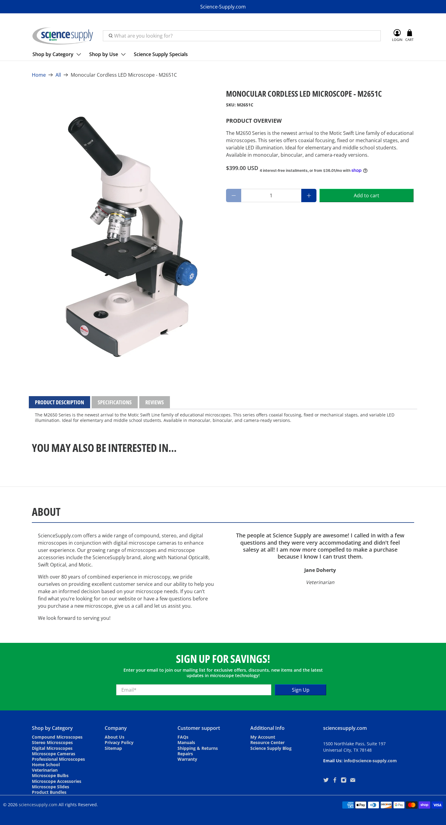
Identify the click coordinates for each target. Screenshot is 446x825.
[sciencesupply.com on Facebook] (335, 781)
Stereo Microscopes (52, 742)
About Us (114, 737)
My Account (262, 737)
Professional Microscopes (58, 759)
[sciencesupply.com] (62, 35)
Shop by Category (52, 54)
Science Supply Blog (271, 748)
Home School (46, 764)
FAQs (182, 737)
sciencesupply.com (38, 804)
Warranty (187, 759)
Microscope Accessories (56, 781)
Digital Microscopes (52, 748)
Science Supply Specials (161, 54)
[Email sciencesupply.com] (353, 781)
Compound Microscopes (57, 737)
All (58, 74)
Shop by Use (103, 54)
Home (39, 74)
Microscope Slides (50, 787)
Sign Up (300, 689)
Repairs (185, 754)
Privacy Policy (119, 742)
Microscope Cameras (53, 754)
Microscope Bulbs (50, 775)
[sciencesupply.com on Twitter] (326, 781)
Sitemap (113, 748)
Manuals (186, 742)
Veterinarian (45, 770)
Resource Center (267, 742)
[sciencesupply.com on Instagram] (343, 781)
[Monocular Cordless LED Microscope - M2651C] (126, 230)
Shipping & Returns (197, 748)
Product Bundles (49, 792)
